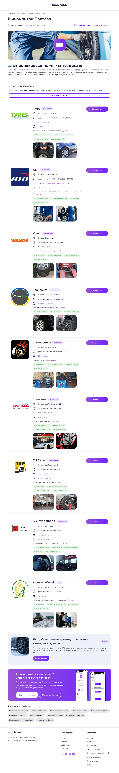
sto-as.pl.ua (42, 596)
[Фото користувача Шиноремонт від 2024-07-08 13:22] (43, 380)
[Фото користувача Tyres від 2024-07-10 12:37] (43, 150)
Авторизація (92, 738)
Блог (89, 764)
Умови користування (95, 749)
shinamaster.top (43, 356)
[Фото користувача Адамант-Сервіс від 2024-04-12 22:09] (43, 619)
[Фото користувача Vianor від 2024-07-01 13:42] (43, 270)
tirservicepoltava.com (45, 474)
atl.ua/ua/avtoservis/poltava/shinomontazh (53, 183)
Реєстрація (91, 742)
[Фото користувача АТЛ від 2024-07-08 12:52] (43, 214)
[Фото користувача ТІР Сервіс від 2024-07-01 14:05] (66, 502)
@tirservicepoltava (44, 478)
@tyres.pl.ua (42, 127)
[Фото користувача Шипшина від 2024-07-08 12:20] (43, 441)
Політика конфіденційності (98, 753)
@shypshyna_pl (43, 417)
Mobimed (64, 742)
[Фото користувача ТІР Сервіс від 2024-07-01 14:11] (43, 502)
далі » (67, 131)
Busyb (63, 738)
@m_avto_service (44, 539)
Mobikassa (65, 745)
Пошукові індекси (94, 757)
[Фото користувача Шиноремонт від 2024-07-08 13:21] (66, 380)
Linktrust (64, 748)
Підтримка (91, 745)
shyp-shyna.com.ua (45, 413)
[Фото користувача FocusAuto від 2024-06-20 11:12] (66, 323)
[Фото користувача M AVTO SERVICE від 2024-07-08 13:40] (66, 563)
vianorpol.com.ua (44, 247)
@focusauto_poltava (45, 303)
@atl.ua (40, 188)
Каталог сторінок (94, 761)
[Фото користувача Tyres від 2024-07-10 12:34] (66, 150)
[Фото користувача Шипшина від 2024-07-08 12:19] (66, 441)
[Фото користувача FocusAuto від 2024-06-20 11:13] (43, 323)
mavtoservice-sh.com (46, 535)
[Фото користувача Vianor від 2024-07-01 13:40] (66, 270)
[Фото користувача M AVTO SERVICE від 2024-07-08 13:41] (43, 563)
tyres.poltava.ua (43, 122)
